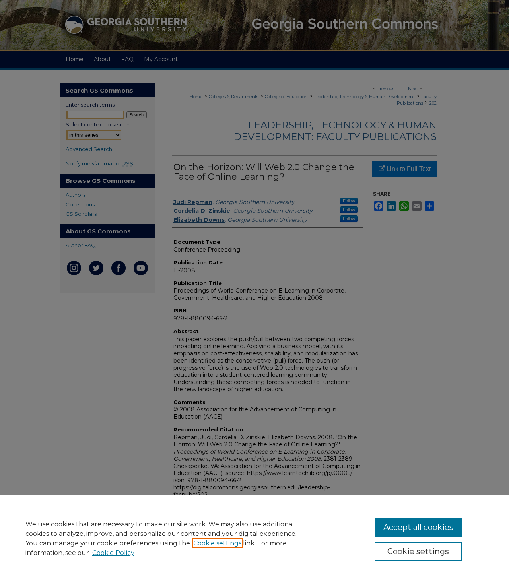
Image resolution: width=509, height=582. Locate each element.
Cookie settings (217, 543)
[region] (254, 538)
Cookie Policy (113, 553)
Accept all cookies (418, 527)
